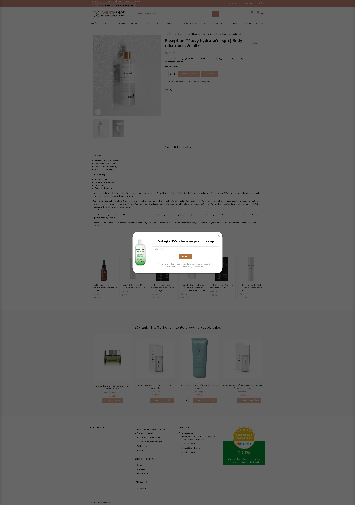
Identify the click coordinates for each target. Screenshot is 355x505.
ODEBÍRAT (185, 256)
